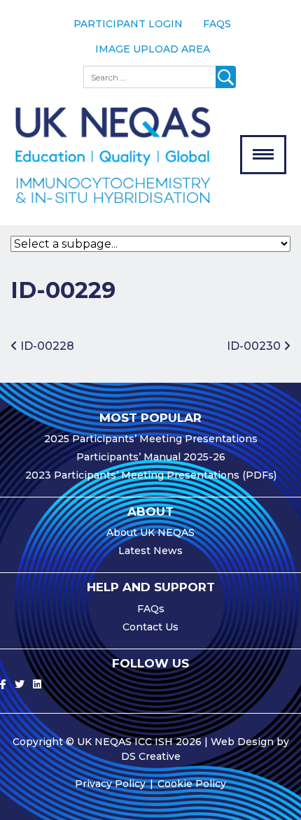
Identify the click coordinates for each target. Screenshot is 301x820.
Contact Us (150, 627)
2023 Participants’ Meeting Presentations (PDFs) (150, 475)
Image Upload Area (152, 49)
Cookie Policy (192, 783)
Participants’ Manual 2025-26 (150, 457)
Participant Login (128, 23)
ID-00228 (46, 346)
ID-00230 (255, 346)
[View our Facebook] (3, 684)
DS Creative (151, 756)
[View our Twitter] (19, 684)
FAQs (217, 23)
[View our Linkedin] (37, 684)
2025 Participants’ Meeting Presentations (151, 438)
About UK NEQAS (150, 532)
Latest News (150, 550)
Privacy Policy (110, 783)
